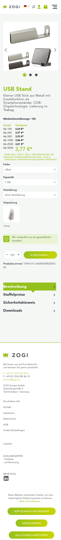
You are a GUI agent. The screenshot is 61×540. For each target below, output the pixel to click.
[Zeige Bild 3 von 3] (36, 75)
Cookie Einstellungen (14, 430)
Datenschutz (9, 418)
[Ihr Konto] (40, 7)
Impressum (9, 413)
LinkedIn (7, 443)
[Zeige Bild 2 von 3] (30, 75)
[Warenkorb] (45, 7)
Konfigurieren (31, 523)
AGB (5, 424)
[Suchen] (33, 7)
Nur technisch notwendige (31, 511)
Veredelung (10, 190)
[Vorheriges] (5, 50)
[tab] (29, 287)
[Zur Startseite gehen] (11, 7)
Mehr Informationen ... (31, 501)
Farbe (6, 164)
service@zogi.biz (11, 379)
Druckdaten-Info (11, 401)
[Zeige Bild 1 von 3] (24, 75)
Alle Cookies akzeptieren (31, 535)
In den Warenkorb (42, 255)
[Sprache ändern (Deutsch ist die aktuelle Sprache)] (26, 6)
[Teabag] (11, 214)
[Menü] (54, 7)
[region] (30, 50)
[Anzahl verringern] (6, 255)
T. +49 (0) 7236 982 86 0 (15, 373)
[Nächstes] (55, 50)
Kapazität (8, 177)
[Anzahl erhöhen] (18, 255)
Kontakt (7, 407)
